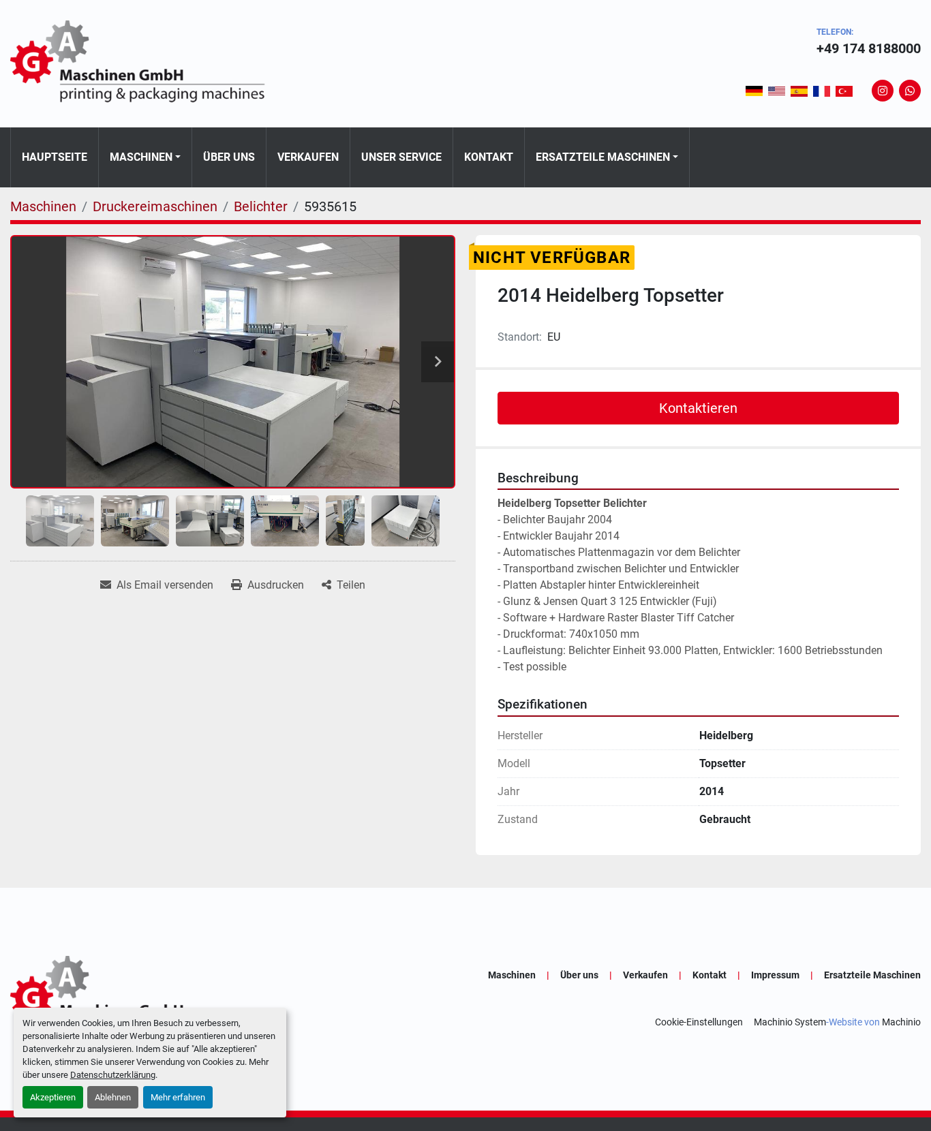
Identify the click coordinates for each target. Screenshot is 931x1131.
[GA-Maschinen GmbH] (146, 998)
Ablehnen (113, 1097)
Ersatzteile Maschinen (603, 157)
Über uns (229, 157)
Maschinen (141, 157)
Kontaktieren (698, 408)
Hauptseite (54, 157)
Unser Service (401, 157)
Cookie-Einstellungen (699, 1022)
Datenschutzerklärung (112, 1075)
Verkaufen (308, 157)
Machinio (901, 1022)
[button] (145, 157)
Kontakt (488, 157)
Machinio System (790, 1022)
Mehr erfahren (178, 1097)
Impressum (775, 975)
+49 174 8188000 (868, 48)
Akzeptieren (53, 1097)
